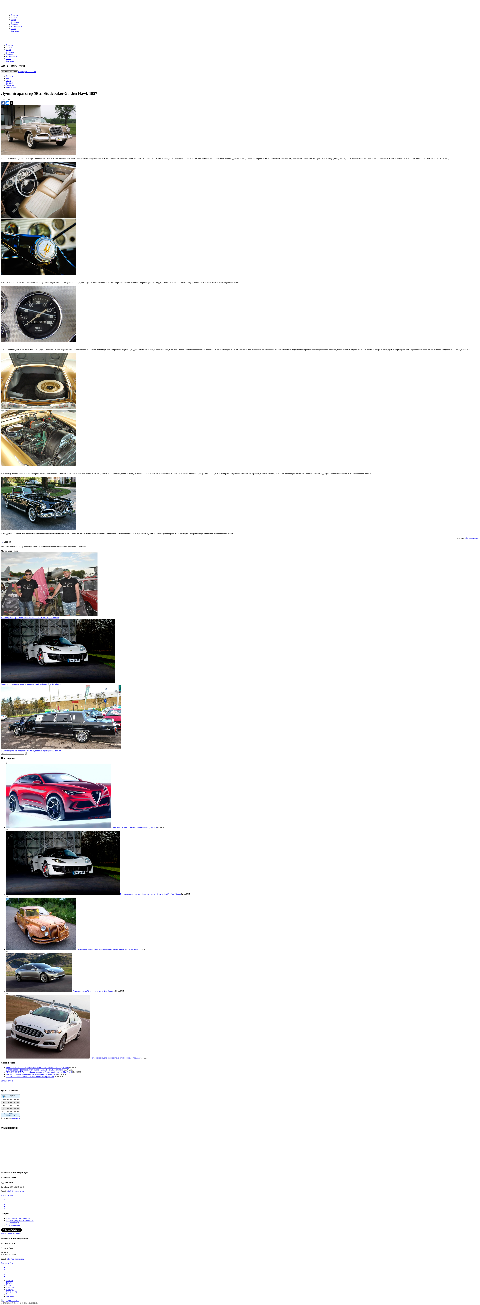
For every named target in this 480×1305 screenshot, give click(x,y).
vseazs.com (15, 1118)
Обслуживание (12, 1223)
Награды (14, 24)
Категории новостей (27, 72)
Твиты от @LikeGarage (11, 1233)
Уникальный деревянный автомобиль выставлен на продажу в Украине (107, 949)
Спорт (8, 81)
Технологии (11, 87)
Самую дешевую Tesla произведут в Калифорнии (94, 991)
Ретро (8, 78)
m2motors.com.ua (472, 538)
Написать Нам (7, 1195)
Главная (14, 15)
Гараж (13, 20)
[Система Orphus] (6, 542)
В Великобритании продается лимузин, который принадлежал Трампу (31, 751)
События (10, 85)
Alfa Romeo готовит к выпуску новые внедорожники (134, 827)
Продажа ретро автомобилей (18, 1218)
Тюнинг (9, 83)
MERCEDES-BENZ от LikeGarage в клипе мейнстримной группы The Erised (39, 1072)
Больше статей (7, 1081)
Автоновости (16, 26)
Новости (9, 76)
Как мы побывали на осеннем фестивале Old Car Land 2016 (31, 1074)
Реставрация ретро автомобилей (20, 1220)
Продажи (15, 22)
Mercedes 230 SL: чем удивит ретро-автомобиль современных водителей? (37, 1068)
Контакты (15, 31)
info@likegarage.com (15, 1191)
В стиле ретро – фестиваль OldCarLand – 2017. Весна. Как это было (30, 617)
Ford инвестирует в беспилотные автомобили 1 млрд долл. (116, 1058)
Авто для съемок (13, 1225)
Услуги (14, 17)
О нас (13, 29)
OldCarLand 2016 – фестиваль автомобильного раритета (30, 1076)
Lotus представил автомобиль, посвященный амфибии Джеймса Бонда (31, 684)
